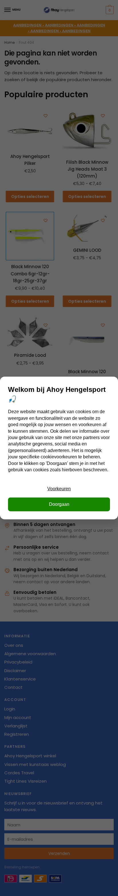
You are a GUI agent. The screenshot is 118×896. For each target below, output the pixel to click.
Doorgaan (59, 504)
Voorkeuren (59, 488)
